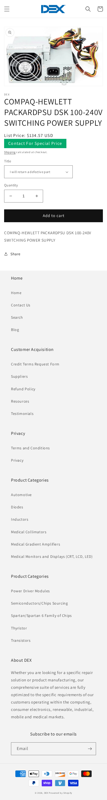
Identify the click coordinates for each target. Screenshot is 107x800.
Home (16, 292)
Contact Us (20, 305)
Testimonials (22, 413)
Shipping (10, 152)
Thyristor (19, 628)
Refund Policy (23, 388)
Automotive (21, 494)
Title (7, 161)
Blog (15, 329)
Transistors (21, 640)
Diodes (17, 507)
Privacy (17, 460)
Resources (20, 401)
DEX (46, 792)
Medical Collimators (28, 531)
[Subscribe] (90, 748)
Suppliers (19, 376)
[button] (7, 9)
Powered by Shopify (60, 792)
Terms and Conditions (30, 448)
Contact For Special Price (35, 143)
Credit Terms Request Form (35, 364)
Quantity (11, 185)
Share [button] (15, 253)
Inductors (19, 519)
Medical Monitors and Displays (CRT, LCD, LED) (52, 556)
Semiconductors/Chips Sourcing (39, 603)
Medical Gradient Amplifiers (35, 544)
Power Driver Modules (30, 590)
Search (17, 317)
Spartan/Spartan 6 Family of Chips (41, 615)
